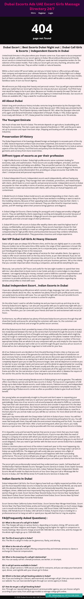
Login (50, 13)
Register (42, 13)
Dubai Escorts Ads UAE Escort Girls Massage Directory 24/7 (42, 6)
